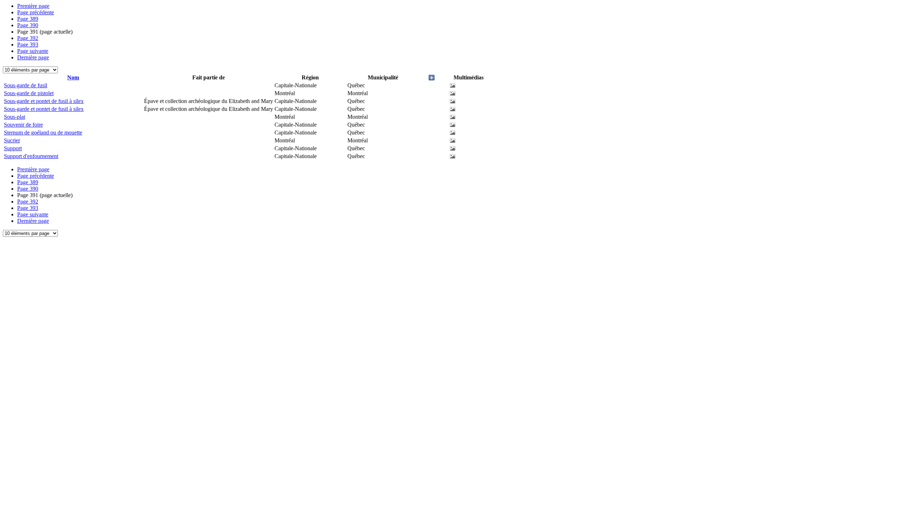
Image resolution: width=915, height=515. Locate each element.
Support (13, 148)
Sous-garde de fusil (25, 85)
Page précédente (35, 12)
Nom (73, 77)
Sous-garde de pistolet (29, 93)
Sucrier (12, 140)
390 (27, 25)
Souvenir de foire (23, 125)
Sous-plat (14, 117)
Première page (33, 6)
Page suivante (32, 51)
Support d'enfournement (31, 156)
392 (27, 38)
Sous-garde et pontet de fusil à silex (44, 101)
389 (27, 19)
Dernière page (33, 57)
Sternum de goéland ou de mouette (43, 132)
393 (27, 44)
